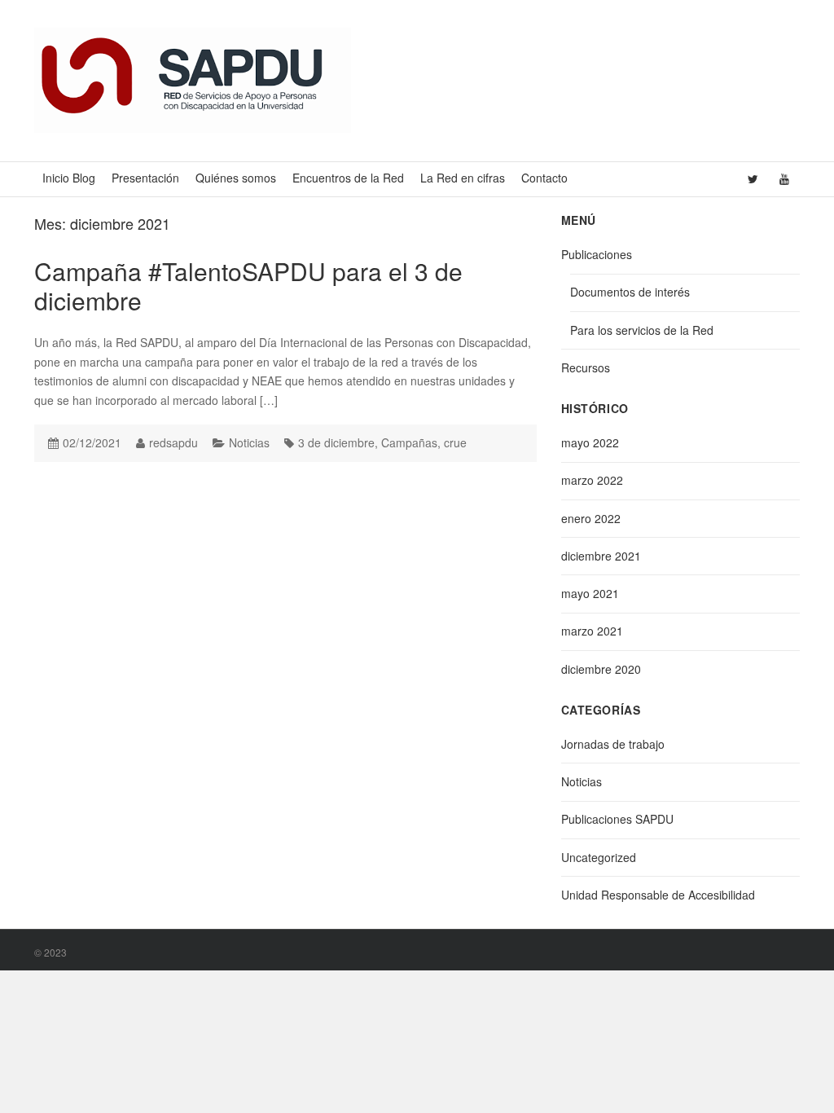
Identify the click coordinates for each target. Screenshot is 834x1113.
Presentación (145, 177)
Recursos (585, 367)
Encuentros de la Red (348, 177)
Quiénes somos (235, 177)
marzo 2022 (592, 480)
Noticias (249, 442)
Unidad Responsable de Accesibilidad (658, 894)
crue (455, 442)
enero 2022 (591, 518)
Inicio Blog (68, 177)
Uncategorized (598, 857)
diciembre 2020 (601, 669)
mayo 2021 (590, 593)
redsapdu (173, 442)
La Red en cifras (462, 177)
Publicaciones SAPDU (617, 819)
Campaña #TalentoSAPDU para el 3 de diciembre (248, 285)
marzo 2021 (592, 630)
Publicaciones (596, 254)
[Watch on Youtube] (784, 179)
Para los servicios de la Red (641, 330)
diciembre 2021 (601, 556)
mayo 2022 (590, 442)
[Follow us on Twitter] (753, 179)
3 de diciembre (336, 442)
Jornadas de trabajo (613, 744)
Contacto (544, 177)
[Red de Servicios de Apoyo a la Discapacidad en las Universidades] (192, 79)
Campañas (409, 442)
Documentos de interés (630, 292)
